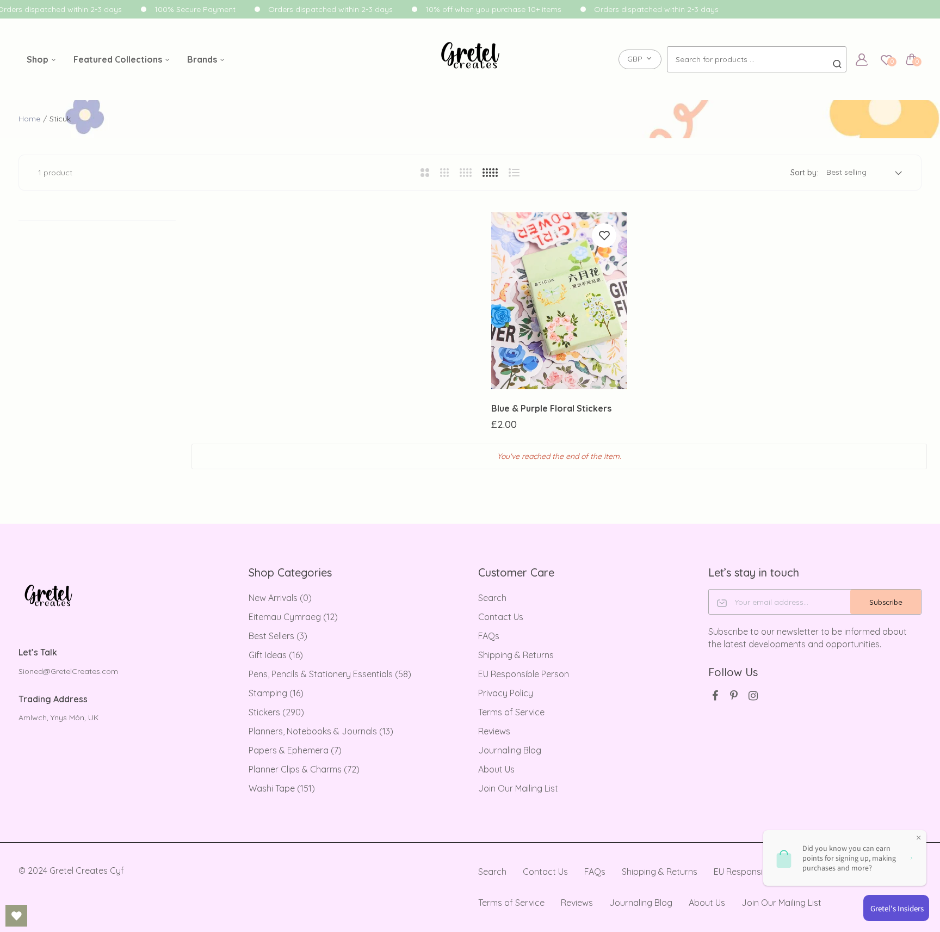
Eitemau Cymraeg (293, 616)
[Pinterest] (734, 695)
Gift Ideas (276, 654)
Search (492, 597)
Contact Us (500, 616)
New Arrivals (280, 597)
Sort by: (804, 172)
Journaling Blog (509, 750)
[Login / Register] (861, 59)
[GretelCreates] (470, 60)
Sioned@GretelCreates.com (68, 671)
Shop (39, 59)
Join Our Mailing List (518, 788)
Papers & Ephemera (295, 750)
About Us (496, 769)
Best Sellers (278, 635)
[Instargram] (753, 695)
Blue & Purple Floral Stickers (551, 408)
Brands (203, 59)
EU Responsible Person (523, 674)
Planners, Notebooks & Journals (321, 731)
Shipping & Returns (516, 654)
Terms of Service (511, 712)
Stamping (276, 693)
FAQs (488, 635)
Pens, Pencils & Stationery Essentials (330, 674)
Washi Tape (282, 788)
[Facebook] (715, 695)
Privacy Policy (505, 693)
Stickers (276, 712)
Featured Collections (118, 59)
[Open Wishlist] (16, 916)
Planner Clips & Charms (304, 769)
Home (29, 119)
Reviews (494, 731)
